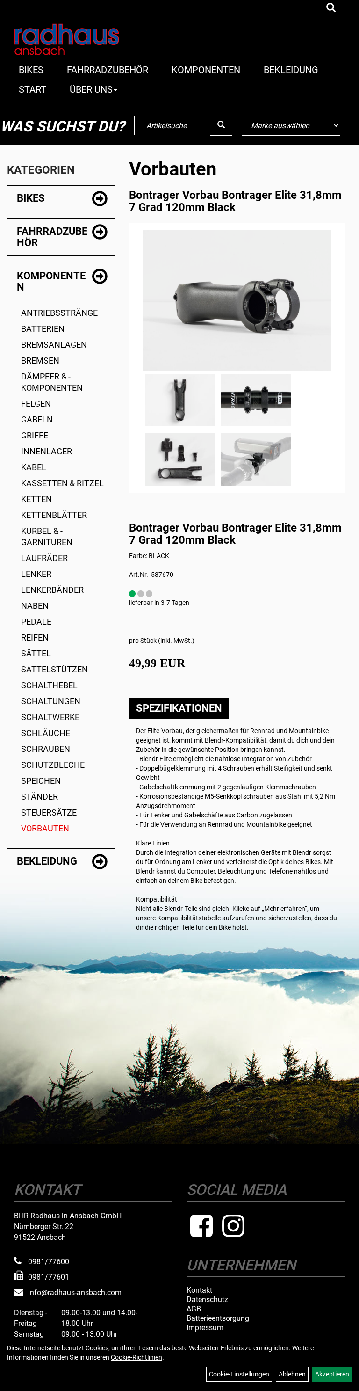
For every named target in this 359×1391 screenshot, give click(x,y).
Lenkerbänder (52, 590)
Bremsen (40, 360)
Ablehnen (292, 1374)
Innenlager (46, 451)
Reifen (35, 637)
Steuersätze (49, 812)
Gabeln (37, 419)
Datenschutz (207, 1300)
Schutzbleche (53, 765)
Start (32, 89)
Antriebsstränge (59, 313)
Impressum (205, 1328)
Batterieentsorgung (218, 1318)
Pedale (36, 621)
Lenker (36, 574)
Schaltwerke (50, 717)
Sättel (36, 653)
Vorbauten (45, 828)
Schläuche (45, 733)
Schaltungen (50, 701)
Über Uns (91, 89)
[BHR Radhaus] (79, 39)
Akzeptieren (332, 1374)
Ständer (39, 796)
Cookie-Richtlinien (136, 1357)
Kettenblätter (54, 515)
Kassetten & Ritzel (62, 483)
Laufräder (44, 558)
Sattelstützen (54, 669)
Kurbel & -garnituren (46, 536)
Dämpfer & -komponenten (52, 382)
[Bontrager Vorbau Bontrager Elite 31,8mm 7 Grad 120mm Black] (237, 300)
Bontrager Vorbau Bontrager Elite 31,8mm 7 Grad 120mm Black (235, 201)
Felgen (36, 403)
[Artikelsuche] (331, 8)
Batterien (43, 329)
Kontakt (199, 1290)
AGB (194, 1309)
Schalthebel (49, 685)
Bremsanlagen (54, 345)
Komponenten (206, 69)
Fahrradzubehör (107, 69)
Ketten (36, 499)
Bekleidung (291, 69)
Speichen (41, 781)
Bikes (31, 69)
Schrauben (45, 749)
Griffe (34, 435)
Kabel (33, 467)
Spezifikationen (179, 708)
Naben (35, 606)
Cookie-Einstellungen (239, 1374)
